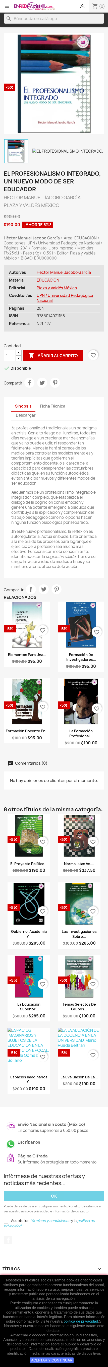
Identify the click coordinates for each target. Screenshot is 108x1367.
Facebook (8, 1240)
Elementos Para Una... (27, 654)
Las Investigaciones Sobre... (79, 934)
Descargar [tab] (26, 415)
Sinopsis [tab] (23, 406)
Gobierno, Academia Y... (29, 934)
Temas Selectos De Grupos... (79, 1007)
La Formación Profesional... (81, 733)
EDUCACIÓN (48, 280)
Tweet (42, 383)
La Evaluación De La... (79, 1077)
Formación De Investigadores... (81, 657)
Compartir (29, 383)
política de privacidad (81, 1321)
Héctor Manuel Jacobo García (64, 272)
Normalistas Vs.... (79, 863)
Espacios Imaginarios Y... (28, 1079)
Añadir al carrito (53, 355)
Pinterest (55, 383)
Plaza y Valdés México (57, 288)
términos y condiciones (50, 1220)
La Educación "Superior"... (28, 1007)
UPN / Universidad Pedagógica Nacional (65, 298)
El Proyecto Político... (28, 863)
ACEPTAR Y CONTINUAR (51, 1360)
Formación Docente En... (27, 731)
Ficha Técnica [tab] (52, 406)
